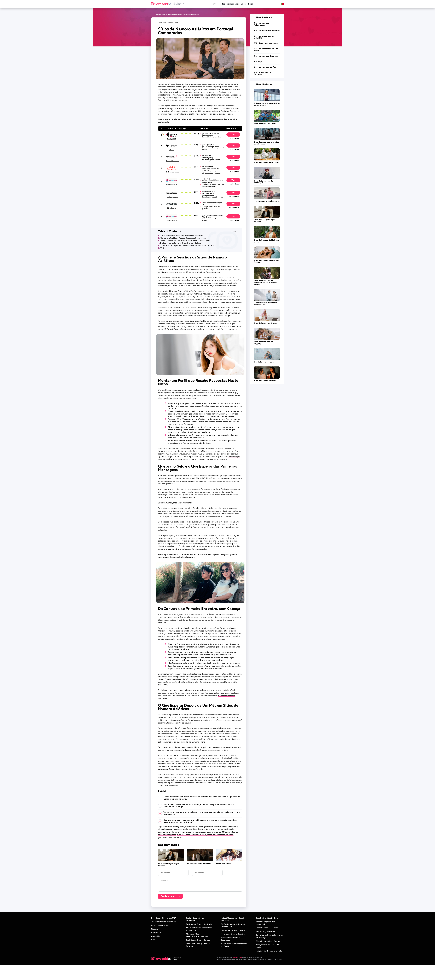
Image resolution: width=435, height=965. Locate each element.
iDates (171, 150)
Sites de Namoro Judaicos (266, 56)
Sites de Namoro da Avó (265, 67)
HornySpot (171, 139)
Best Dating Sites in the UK (267, 918)
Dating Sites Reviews (160, 925)
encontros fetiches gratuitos (199, 827)
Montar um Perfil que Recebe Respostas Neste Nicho (183, 238)
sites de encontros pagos (170, 829)
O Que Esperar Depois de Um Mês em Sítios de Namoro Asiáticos (187, 246)
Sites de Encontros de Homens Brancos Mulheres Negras (265, 282)
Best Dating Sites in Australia (199, 924)
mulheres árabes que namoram (191, 835)
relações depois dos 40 (228, 546)
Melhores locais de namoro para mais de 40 (265, 304)
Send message (168, 896)
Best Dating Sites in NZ (266, 931)
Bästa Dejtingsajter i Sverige (268, 941)
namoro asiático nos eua (226, 827)
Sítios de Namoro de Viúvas (199, 864)
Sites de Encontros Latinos (265, 124)
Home (213, 4)
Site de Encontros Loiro (264, 362)
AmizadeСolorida (171, 161)
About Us (155, 936)
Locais (251, 4)
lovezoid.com (237, 957)
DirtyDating (171, 208)
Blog (153, 940)
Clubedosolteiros (171, 172)
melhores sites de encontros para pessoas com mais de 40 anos (199, 832)
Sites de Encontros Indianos (267, 31)
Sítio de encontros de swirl (266, 43)
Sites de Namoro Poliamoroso (261, 24)
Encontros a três (223, 864)
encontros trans (173, 549)
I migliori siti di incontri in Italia (269, 951)
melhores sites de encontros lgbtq (199, 829)
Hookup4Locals (171, 197)
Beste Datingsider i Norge (267, 928)
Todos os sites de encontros (232, 4)
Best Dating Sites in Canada (198, 940)
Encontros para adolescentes (266, 201)
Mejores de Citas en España (232, 934)
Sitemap (258, 62)
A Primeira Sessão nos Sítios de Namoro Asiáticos (181, 236)
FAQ (162, 248)
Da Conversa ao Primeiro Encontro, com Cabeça (180, 243)
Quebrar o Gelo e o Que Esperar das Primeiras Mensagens (185, 241)
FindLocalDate (171, 184)
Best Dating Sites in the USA (163, 918)
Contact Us (156, 933)
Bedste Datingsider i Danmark (234, 930)
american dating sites (173, 827)
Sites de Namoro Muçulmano (266, 162)
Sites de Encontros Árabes (265, 323)
